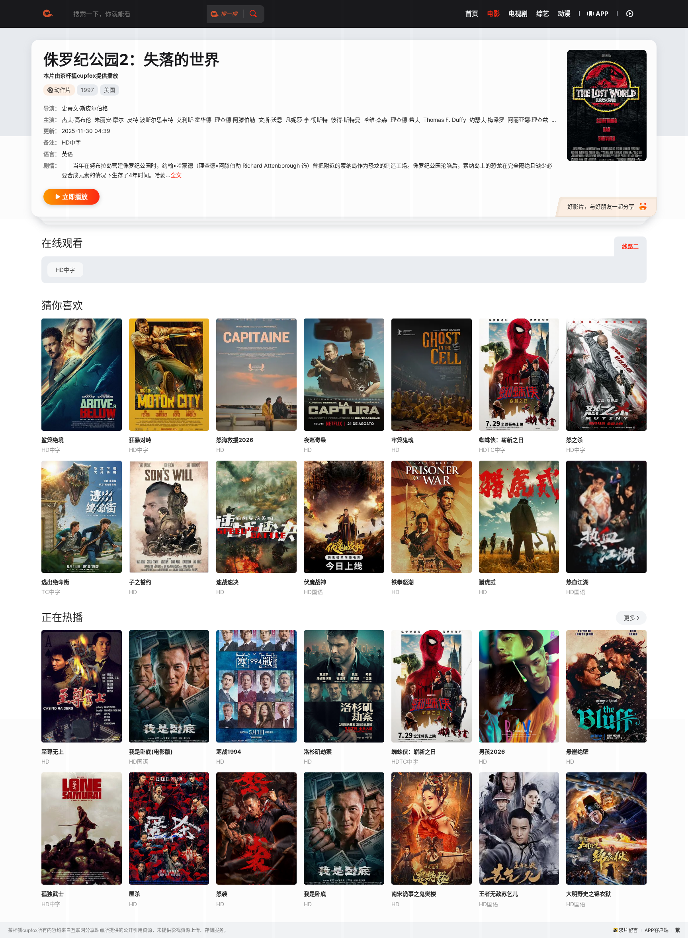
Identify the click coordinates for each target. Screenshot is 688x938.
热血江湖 (577, 581)
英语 (67, 153)
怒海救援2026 (234, 439)
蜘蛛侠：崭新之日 (501, 439)
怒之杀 (574, 439)
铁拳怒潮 (402, 581)
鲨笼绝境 (52, 439)
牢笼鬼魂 (402, 439)
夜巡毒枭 (315, 439)
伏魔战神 (315, 581)
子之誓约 (140, 581)
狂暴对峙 (140, 439)
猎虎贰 (487, 581)
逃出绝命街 (55, 581)
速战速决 (227, 581)
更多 (629, 617)
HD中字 (65, 269)
